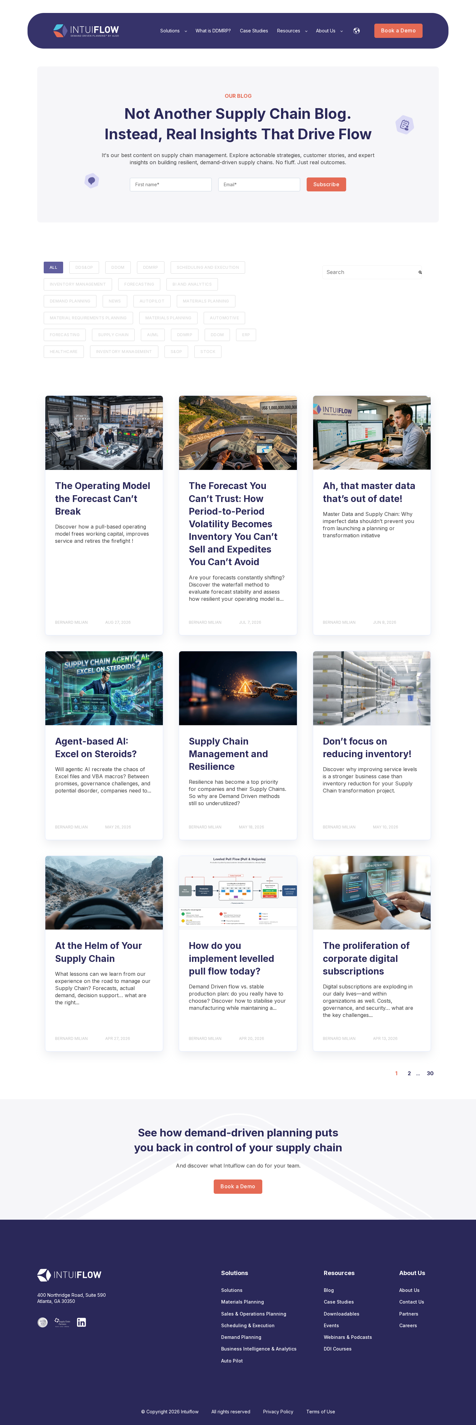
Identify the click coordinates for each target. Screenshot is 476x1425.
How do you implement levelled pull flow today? (231, 958)
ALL (53, 267)
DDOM (117, 267)
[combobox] (372, 272)
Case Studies (339, 1302)
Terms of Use (320, 1411)
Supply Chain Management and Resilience (228, 754)
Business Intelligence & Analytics (259, 1348)
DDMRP (150, 267)
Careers (408, 1325)
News (115, 301)
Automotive (224, 317)
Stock (207, 351)
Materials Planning (206, 301)
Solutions (232, 1290)
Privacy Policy (278, 1411)
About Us (409, 1290)
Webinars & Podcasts (348, 1337)
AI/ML (153, 334)
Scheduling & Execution (248, 1325)
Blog (329, 1290)
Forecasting (65, 334)
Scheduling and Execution (208, 267)
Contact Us (411, 1302)
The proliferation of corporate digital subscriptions (366, 958)
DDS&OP (84, 267)
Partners (408, 1314)
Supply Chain (113, 334)
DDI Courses (338, 1348)
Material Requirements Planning (88, 317)
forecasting (139, 284)
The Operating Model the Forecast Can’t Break (102, 498)
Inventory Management (78, 284)
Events (331, 1325)
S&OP (176, 351)
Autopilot (152, 301)
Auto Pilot (232, 1360)
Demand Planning (70, 301)
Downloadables (341, 1314)
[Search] (420, 272)
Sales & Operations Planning (253, 1314)
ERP (246, 334)
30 (430, 1073)
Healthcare (64, 351)
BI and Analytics (192, 284)
